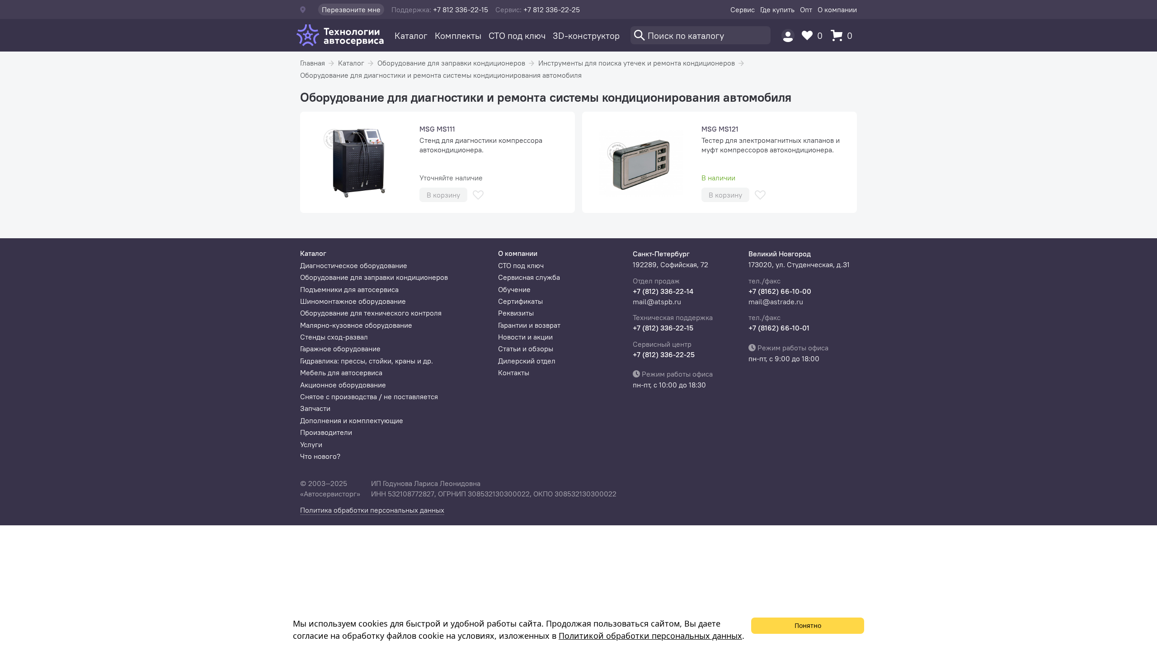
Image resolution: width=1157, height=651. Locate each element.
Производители (326, 432)
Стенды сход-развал (334, 336)
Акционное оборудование (343, 384)
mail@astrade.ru (775, 301)
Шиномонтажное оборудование (353, 301)
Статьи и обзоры (525, 348)
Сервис (742, 9)
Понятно (808, 625)
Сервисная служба (529, 277)
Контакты (513, 372)
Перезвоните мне (351, 9)
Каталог (411, 35)
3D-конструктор (586, 35)
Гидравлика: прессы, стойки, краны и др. (366, 360)
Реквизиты (516, 312)
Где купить (777, 9)
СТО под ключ (517, 35)
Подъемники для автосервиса (349, 289)
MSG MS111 (437, 128)
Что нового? (320, 456)
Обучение (514, 289)
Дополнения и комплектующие (351, 420)
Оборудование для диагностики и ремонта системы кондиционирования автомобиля (441, 75)
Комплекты (458, 35)
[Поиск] (700, 35)
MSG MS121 (719, 128)
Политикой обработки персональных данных (650, 635)
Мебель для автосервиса (341, 372)
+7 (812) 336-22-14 (663, 291)
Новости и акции (525, 336)
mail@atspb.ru (657, 301)
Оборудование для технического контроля (371, 312)
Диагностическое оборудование (353, 265)
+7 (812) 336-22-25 (664, 354)
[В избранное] (478, 195)
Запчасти (315, 408)
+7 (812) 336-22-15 (663, 328)
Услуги (311, 444)
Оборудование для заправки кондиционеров (451, 63)
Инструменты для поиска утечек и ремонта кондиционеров (636, 63)
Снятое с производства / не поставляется (369, 396)
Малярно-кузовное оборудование (356, 325)
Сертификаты (520, 301)
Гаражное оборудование (340, 348)
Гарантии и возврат (529, 325)
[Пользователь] (788, 35)
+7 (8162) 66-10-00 (779, 291)
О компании (837, 9)
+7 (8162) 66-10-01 (778, 328)
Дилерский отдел (526, 360)
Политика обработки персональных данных (372, 509)
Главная (312, 63)
